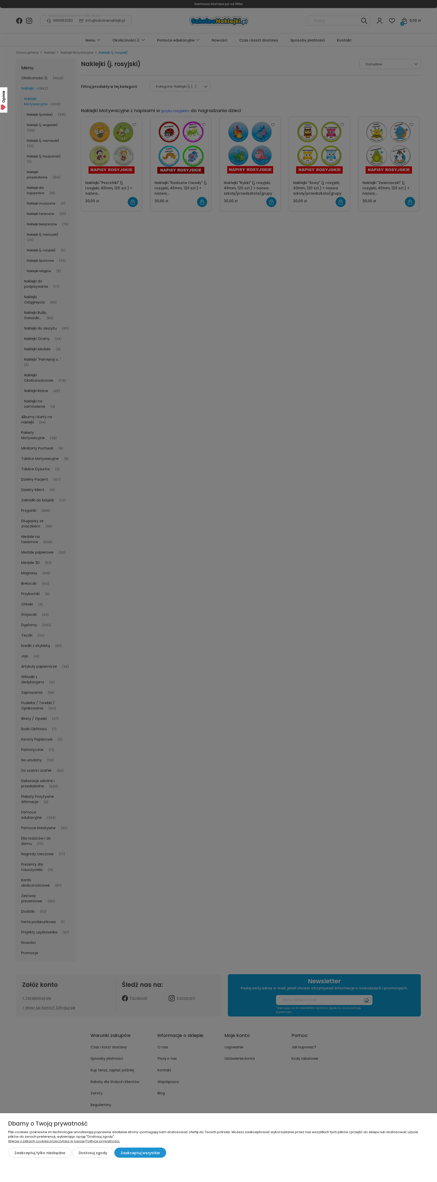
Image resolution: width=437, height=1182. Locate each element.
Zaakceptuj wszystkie (140, 1152)
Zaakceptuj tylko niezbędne (39, 1152)
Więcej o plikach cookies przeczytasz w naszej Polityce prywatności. (64, 1141)
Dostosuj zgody (93, 1152)
